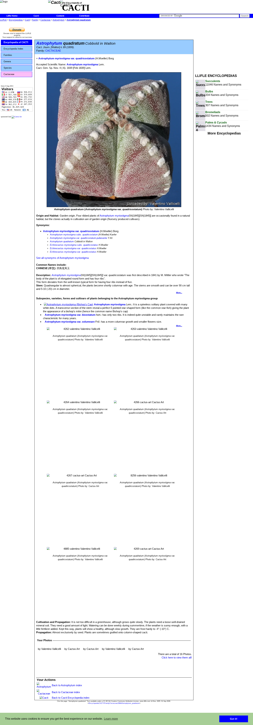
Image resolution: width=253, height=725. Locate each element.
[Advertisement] (224, 46)
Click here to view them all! (177, 657)
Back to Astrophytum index (67, 685)
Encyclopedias (16, 20)
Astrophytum (58, 20)
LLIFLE (3, 20)
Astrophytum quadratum (79, 20)
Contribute (84, 16)
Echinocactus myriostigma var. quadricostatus (73, 248)
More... (179, 293)
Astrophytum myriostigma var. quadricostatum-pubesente (78, 238)
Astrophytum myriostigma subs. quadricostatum (74, 234)
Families (8, 55)
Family (35, 20)
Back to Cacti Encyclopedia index (70, 697)
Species (8, 68)
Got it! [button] (233, 718)
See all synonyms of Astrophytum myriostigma (62, 257)
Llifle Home (12, 16)
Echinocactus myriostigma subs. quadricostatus (74, 245)
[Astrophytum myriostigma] (68, 304)
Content (60, 16)
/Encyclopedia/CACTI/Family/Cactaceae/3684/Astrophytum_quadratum (114, 703)
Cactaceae (45, 20)
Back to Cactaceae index (66, 692)
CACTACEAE (53, 50)
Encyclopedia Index (13, 48)
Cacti (36, 16)
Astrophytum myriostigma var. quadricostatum (71, 231)
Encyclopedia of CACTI (16, 42)
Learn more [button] (111, 718)
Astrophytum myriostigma (82, 64)
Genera (7, 61)
